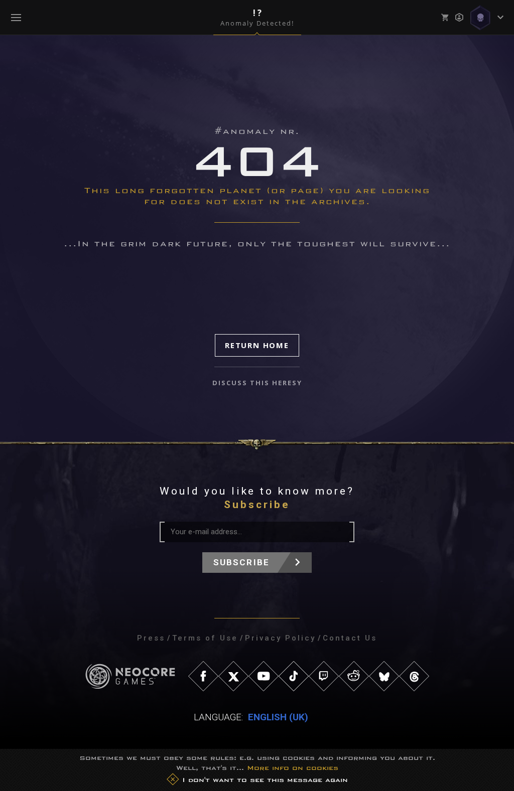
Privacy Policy (280, 638)
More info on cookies (292, 767)
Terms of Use (205, 638)
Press (151, 638)
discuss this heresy (257, 382)
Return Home (257, 345)
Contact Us (350, 638)
